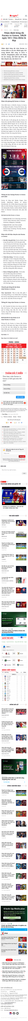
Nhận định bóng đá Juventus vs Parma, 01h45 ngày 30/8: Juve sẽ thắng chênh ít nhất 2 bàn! (8, 897)
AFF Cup (3, 727)
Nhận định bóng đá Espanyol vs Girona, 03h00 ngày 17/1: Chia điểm (14, 442)
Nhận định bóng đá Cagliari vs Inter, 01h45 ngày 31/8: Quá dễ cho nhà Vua (7, 844)
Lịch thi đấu (7, 638)
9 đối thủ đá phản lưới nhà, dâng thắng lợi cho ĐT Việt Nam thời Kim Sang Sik (7, 724)
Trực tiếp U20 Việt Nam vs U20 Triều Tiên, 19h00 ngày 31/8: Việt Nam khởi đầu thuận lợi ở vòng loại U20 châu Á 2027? (8, 590)
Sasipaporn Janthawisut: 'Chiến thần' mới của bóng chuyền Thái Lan (8, 521)
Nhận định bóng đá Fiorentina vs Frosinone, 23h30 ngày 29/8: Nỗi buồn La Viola (7, 886)
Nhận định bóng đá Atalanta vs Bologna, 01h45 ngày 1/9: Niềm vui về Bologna (8, 802)
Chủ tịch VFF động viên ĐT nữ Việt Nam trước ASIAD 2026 (8, 533)
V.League (4, 641)
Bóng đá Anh (18, 19)
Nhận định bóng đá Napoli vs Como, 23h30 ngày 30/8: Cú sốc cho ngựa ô (8, 865)
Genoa (14, 416)
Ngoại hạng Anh (5, 570)
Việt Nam (25, 19)
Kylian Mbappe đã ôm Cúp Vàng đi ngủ (9, 944)
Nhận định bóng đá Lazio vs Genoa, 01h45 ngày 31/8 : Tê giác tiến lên (8, 855)
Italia (11, 30)
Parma (19, 416)
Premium (10, 19)
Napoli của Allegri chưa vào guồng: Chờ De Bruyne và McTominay (8, 544)
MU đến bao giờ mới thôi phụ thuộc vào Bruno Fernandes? (8, 567)
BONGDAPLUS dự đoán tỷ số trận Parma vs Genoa (14, 79)
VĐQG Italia (16, 30)
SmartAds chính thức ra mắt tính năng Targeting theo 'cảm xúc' (13, 778)
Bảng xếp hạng (9, 670)
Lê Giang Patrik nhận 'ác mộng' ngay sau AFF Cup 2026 (8, 556)
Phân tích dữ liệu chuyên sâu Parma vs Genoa (13, 74)
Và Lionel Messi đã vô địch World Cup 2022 (8, 950)
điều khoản (22, 460)
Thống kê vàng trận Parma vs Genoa (11, 78)
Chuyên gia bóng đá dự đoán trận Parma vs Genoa (14, 76)
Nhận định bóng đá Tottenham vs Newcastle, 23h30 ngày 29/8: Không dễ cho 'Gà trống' (13, 976)
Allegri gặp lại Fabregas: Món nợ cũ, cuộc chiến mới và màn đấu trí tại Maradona (8, 823)
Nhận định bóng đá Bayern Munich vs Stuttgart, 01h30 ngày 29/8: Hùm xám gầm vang (14, 980)
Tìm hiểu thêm (6, 782)
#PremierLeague (23, 21)
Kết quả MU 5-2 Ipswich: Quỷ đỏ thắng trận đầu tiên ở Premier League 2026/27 (8, 711)
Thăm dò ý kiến (14, 373)
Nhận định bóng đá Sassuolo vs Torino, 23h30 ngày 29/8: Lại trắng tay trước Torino (8, 875)
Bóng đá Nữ (4, 536)
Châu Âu (6, 30)
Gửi (24, 473)
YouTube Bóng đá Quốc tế (11, 484)
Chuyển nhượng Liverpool (7, 580)
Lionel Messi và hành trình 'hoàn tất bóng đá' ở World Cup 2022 (9, 938)
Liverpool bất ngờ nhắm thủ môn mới (7, 578)
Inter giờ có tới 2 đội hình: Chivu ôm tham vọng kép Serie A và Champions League (8, 833)
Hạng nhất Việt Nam (19, 641)
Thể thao (4, 524)
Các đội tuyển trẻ (5, 595)
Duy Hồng (4, 414)
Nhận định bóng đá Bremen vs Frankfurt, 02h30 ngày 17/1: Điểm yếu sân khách (13, 439)
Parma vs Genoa (8, 416)
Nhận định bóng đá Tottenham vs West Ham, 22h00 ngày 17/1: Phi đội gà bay (14, 436)
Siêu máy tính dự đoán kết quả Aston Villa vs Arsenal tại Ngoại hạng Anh (8, 603)
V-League (4, 559)
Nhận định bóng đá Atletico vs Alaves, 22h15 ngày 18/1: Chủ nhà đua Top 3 (14, 429)
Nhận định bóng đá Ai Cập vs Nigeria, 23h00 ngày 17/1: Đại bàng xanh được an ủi (14, 432)
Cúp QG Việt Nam (10, 641)
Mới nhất (5, 19)
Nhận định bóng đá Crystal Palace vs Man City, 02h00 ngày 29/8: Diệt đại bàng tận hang (7, 736)
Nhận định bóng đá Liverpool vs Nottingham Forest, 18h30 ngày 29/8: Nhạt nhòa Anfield (8, 749)
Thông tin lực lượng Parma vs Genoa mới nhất (13, 72)
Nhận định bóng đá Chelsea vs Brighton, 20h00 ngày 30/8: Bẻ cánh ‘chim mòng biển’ (14, 967)
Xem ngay (4, 634)
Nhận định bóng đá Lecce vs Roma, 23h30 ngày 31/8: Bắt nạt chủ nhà (8, 812)
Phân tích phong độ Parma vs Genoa (11, 71)
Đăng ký (22, 456)
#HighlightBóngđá (15, 21)
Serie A (14, 674)
